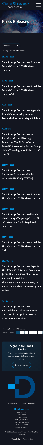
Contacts (22, 403)
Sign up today (21, 365)
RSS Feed (31, 403)
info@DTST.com (21, 427)
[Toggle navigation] (38, 4)
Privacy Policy (16, 439)
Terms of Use (28, 439)
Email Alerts (12, 403)
